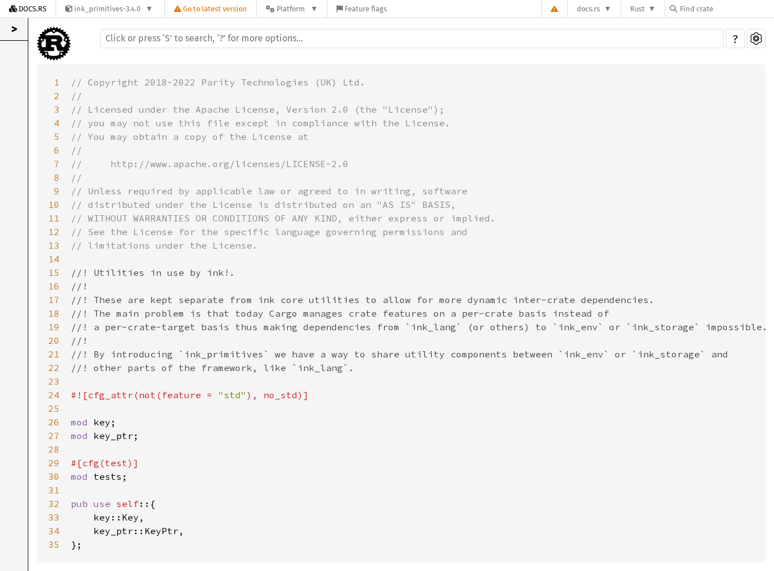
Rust (637, 9)
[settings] (756, 38)
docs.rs (588, 9)
